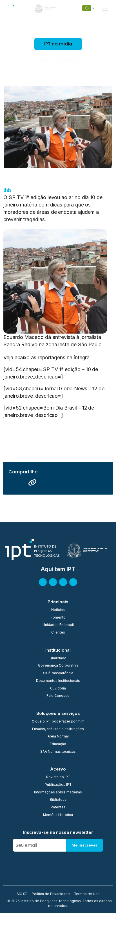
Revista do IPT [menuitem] (58, 777)
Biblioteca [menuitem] (58, 800)
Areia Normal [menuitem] (58, 736)
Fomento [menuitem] (58, 617)
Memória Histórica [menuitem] (58, 815)
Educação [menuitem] (58, 744)
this (7, 190)
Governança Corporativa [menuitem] (58, 665)
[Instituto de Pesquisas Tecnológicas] (14, 8)
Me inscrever (84, 845)
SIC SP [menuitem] (22, 894)
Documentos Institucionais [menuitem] (58, 681)
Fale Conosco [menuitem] (58, 696)
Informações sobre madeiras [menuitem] (58, 792)
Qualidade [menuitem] (58, 658)
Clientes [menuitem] (58, 632)
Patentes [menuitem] (58, 807)
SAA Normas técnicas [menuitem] (58, 752)
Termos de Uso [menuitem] (87, 894)
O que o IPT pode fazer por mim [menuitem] (58, 721)
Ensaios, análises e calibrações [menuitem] (58, 729)
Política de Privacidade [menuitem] (51, 894)
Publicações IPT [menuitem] (58, 785)
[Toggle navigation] (105, 8)
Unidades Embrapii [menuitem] (58, 625)
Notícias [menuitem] (58, 610)
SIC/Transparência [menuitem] (58, 673)
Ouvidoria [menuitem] (58, 688)
